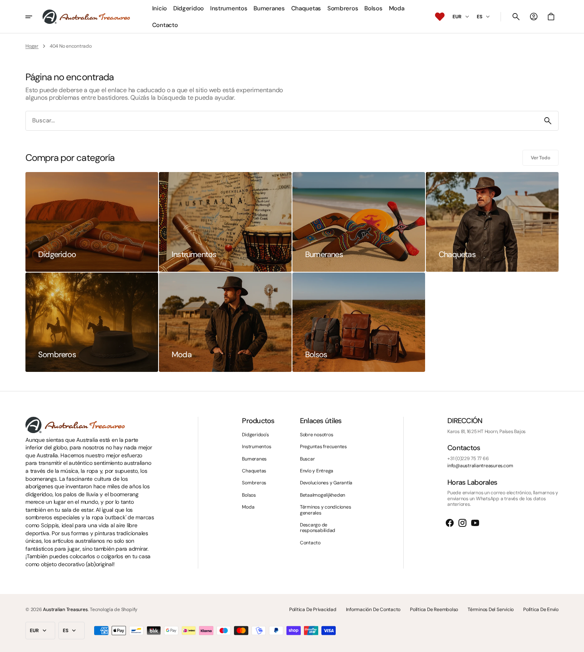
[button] (516, 16)
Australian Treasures (65, 609)
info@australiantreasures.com (480, 465)
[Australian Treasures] (86, 16)
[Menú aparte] (34, 16)
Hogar (32, 46)
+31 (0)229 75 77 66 (468, 458)
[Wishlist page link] (440, 16)
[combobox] (282, 121)
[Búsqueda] (548, 121)
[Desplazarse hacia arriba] (574, 642)
